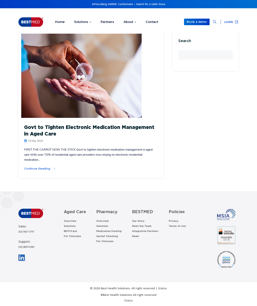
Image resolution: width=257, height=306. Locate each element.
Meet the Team (141, 226)
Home (60, 22)
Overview (70, 221)
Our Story (138, 221)
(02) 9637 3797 (26, 231)
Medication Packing (109, 231)
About (128, 22)
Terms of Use (177, 226)
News (135, 236)
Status (162, 288)
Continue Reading (37, 168)
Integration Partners (145, 231)
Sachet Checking (107, 236)
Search (184, 41)
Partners (107, 22)
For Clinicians (72, 236)
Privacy (173, 221)
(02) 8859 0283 (26, 246)
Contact (152, 22)
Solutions (81, 22)
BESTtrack (70, 231)
